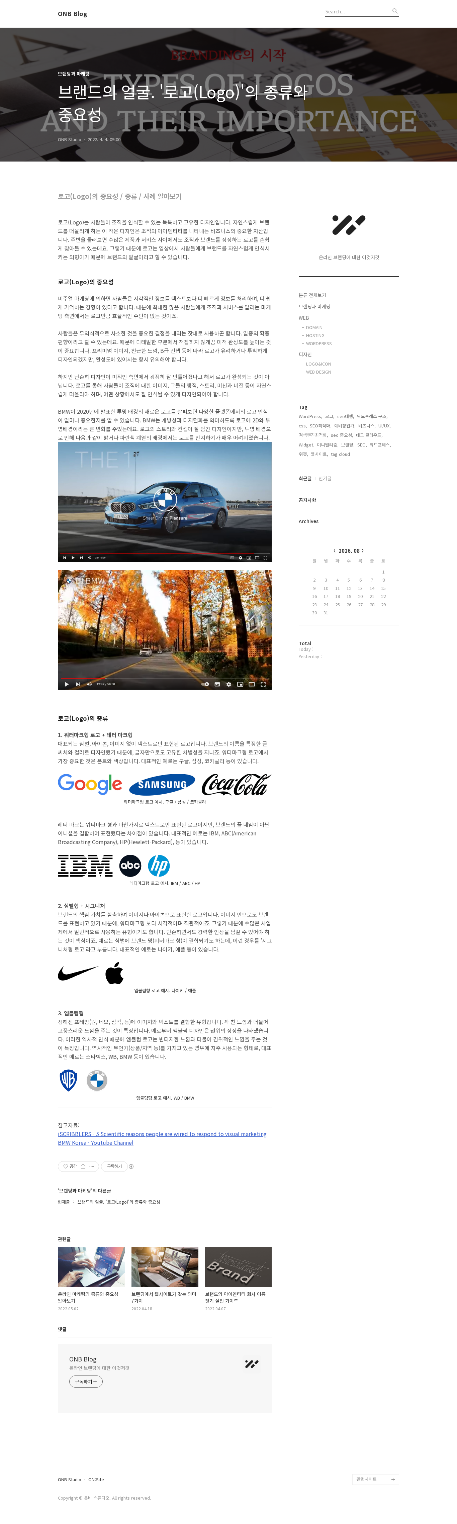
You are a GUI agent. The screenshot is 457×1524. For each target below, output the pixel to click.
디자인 (305, 354)
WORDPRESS (319, 343)
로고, (330, 416)
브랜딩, (348, 444)
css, (303, 425)
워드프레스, (380, 444)
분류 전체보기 (312, 295)
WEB (304, 317)
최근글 (305, 478)
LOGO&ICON (318, 364)
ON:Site (96, 1479)
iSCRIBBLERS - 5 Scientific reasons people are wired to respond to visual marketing (162, 1134)
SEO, (362, 444)
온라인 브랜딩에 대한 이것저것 (99, 1367)
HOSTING (315, 335)
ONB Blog (72, 13)
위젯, (303, 454)
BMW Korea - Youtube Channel (95, 1142)
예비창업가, (345, 425)
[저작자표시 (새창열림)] (131, 1166)
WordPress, (311, 416)
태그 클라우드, (369, 435)
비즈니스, (367, 425)
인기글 (325, 478)
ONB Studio (69, 1479)
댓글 (62, 1329)
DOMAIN (314, 327)
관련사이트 (367, 1479)
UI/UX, (384, 425)
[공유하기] (83, 1166)
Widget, (306, 444)
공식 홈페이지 (369, 1468)
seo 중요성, (342, 435)
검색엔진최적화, (313, 435)
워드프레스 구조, (372, 416)
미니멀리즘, (328, 444)
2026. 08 (349, 550)
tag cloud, (341, 454)
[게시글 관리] (91, 1166)
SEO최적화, (321, 425)
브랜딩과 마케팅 (315, 306)
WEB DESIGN (318, 372)
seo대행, (345, 416)
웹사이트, (319, 454)
